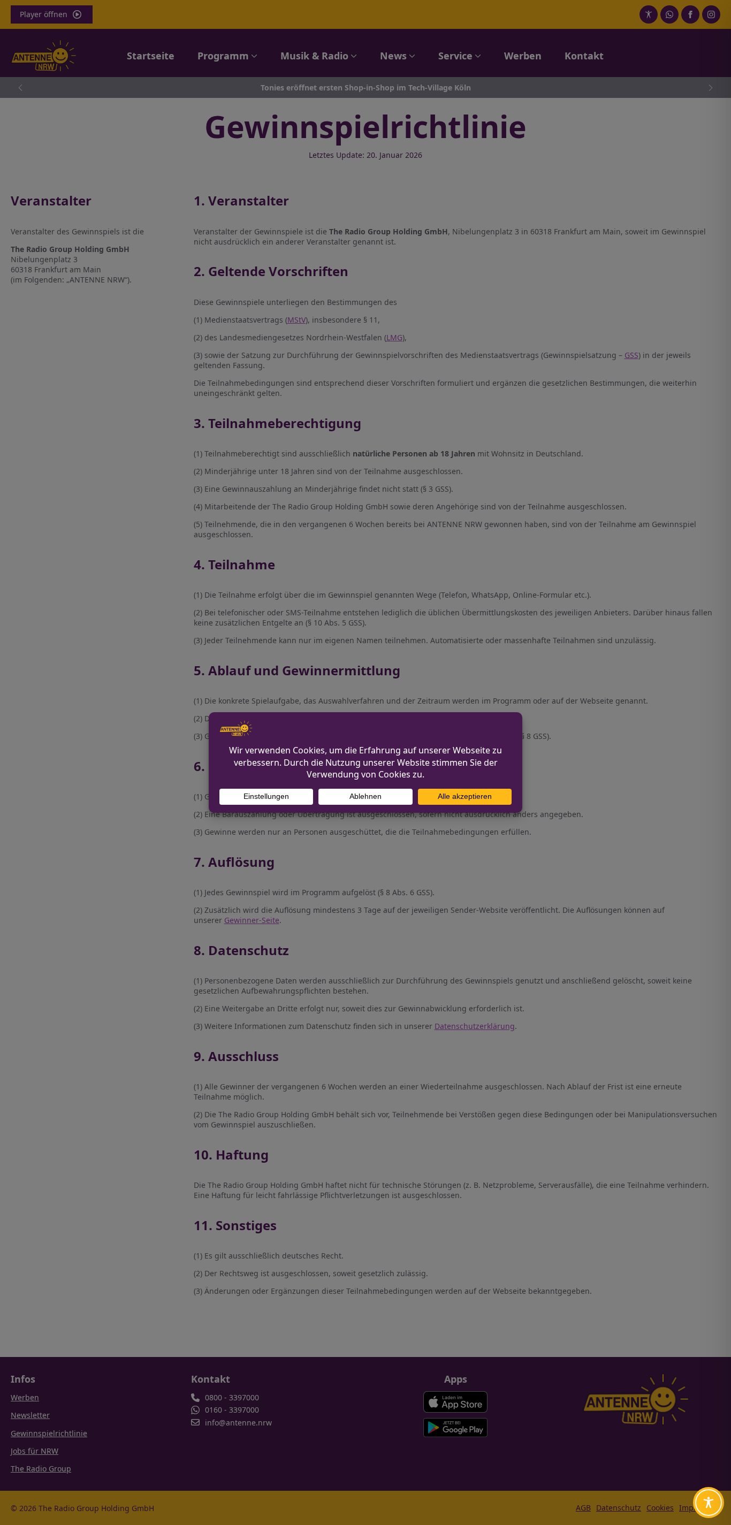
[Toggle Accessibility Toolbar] (708, 1502)
